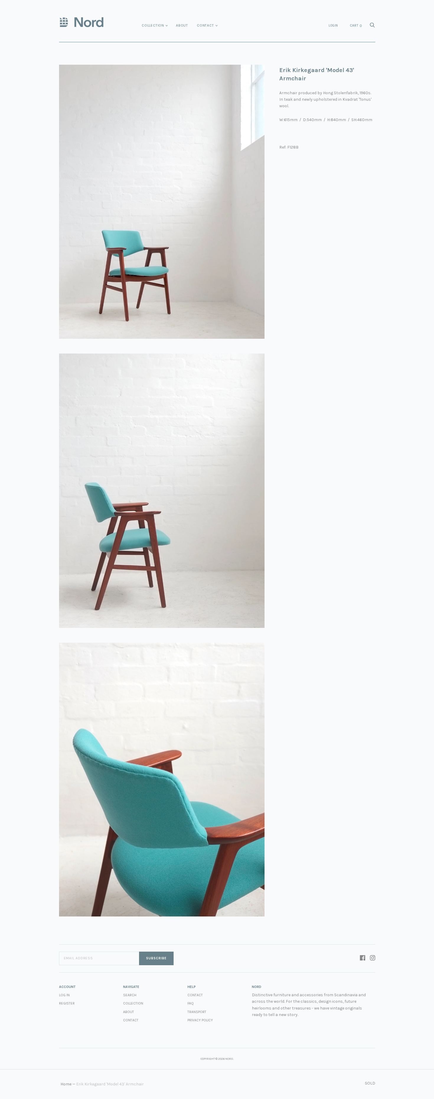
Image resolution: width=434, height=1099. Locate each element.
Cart (356, 26)
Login (333, 25)
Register (67, 1003)
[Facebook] (362, 958)
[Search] (372, 26)
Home (66, 1084)
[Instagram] (372, 958)
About (182, 25)
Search (129, 995)
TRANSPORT (196, 1012)
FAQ (190, 1003)
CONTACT (195, 995)
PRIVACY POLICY (200, 1020)
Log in (64, 995)
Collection (153, 25)
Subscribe (156, 958)
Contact (205, 25)
